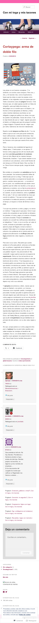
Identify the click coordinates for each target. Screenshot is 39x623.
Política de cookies (25, 615)
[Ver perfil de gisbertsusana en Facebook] (4, 592)
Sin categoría (7, 567)
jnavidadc (8, 416)
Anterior (24, 38)
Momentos (22, 32)
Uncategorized (25, 359)
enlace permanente (25, 361)
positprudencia (31, 188)
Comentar (26, 553)
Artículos (6, 32)
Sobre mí (30, 32)
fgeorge (7, 381)
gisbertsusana (7, 361)
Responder (10, 399)
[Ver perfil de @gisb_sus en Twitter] (6, 592)
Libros (13, 32)
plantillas (33, 297)
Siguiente (32, 38)
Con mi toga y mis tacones (19, 12)
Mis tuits (5, 577)
